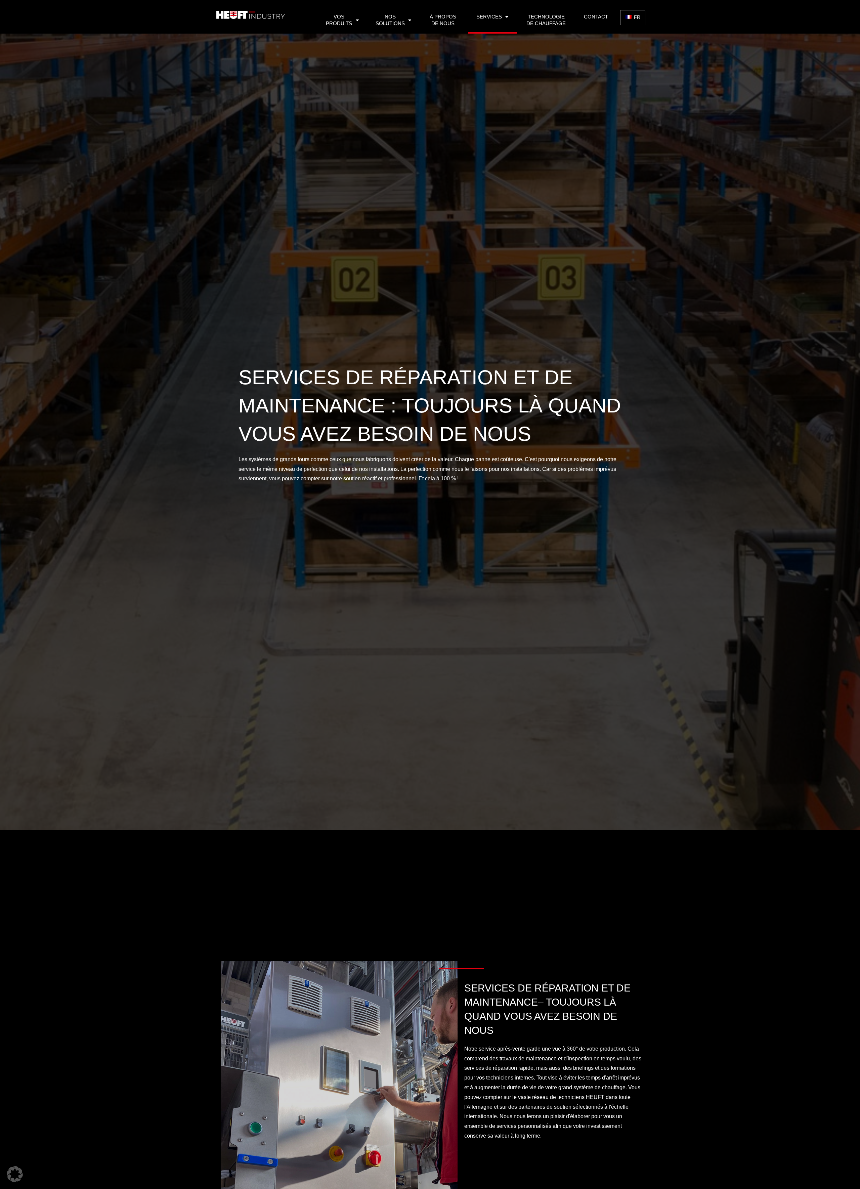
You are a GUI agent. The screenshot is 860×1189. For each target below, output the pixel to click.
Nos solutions (390, 20)
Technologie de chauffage (546, 20)
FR (636, 17)
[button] (15, 1174)
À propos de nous (443, 20)
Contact (596, 16)
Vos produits (339, 20)
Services (489, 16)
